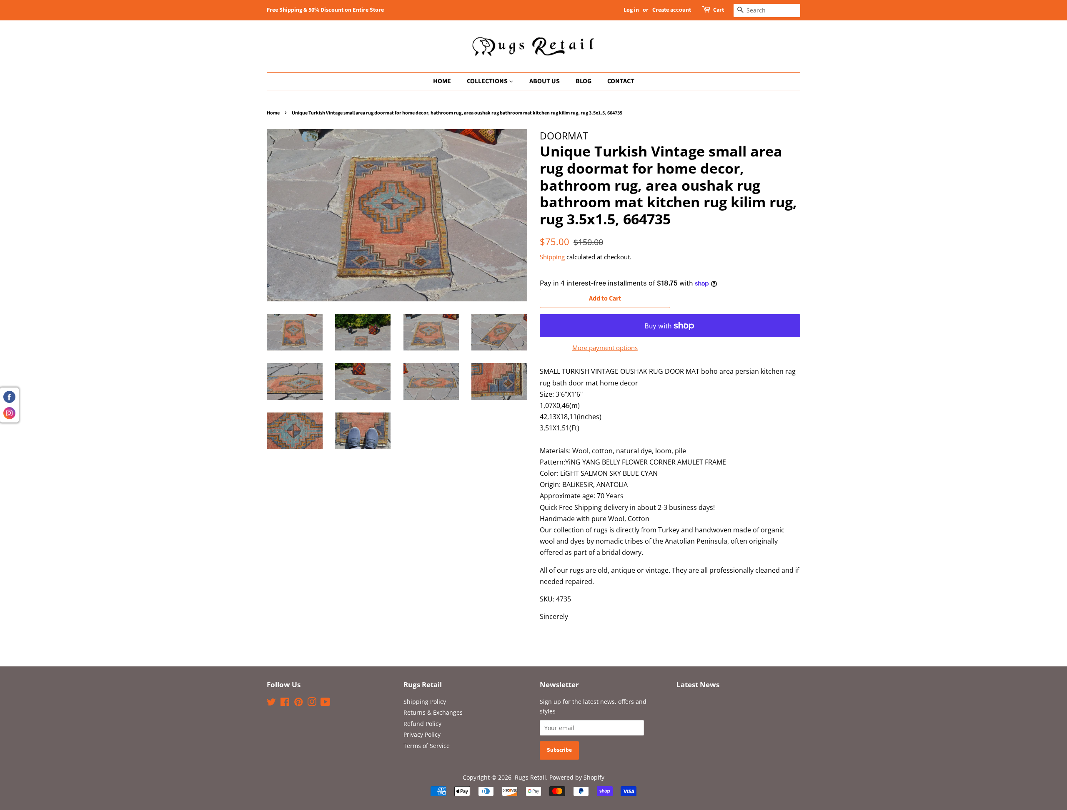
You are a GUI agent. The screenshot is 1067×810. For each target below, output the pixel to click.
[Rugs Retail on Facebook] (285, 703)
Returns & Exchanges (433, 712)
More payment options (605, 347)
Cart (718, 10)
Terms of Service (426, 746)
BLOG (583, 81)
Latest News (697, 684)
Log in (631, 10)
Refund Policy (422, 724)
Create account (671, 10)
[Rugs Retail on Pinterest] (298, 703)
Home (273, 113)
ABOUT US (544, 81)
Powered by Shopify (576, 777)
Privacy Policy (422, 734)
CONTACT (620, 81)
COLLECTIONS (488, 81)
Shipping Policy (424, 702)
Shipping (552, 257)
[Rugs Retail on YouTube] (325, 703)
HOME (442, 81)
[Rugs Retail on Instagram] (311, 703)
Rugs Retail (530, 777)
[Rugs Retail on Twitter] (271, 703)
